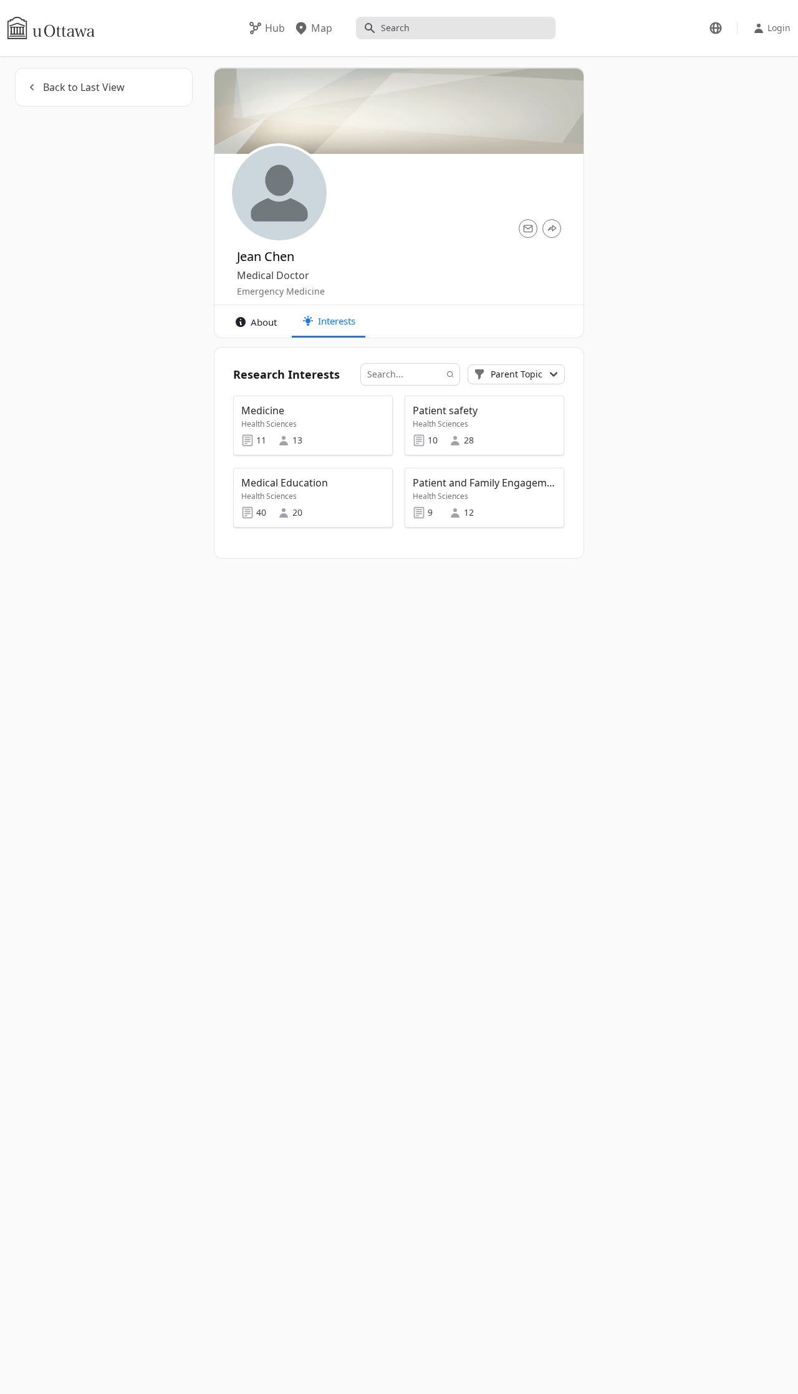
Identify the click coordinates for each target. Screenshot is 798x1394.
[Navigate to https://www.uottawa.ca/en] (51, 28)
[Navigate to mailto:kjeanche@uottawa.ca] (528, 228)
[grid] (399, 467)
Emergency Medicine (281, 291)
